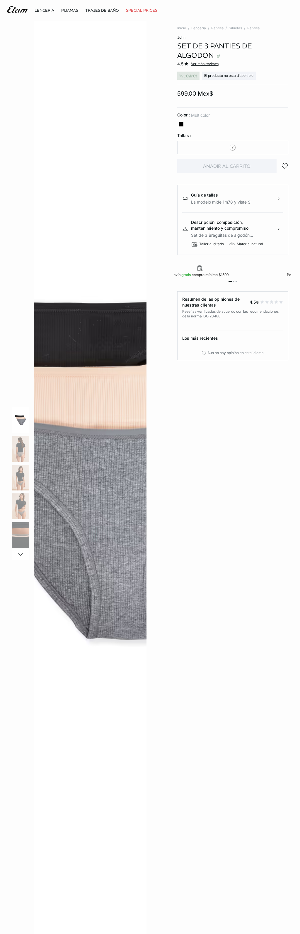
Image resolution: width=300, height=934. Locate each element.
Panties (217, 28)
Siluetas (235, 28)
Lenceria (198, 28)
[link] (141, 10)
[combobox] (232, 147)
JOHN (181, 37)
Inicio (181, 28)
